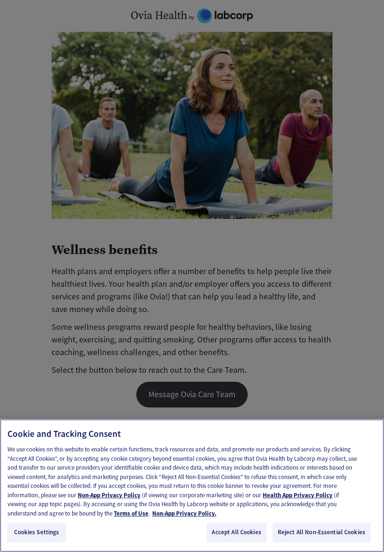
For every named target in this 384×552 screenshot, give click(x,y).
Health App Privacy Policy (297, 495)
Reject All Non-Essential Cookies (321, 532)
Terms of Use (131, 513)
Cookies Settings (36, 532)
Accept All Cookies (236, 532)
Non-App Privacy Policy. (184, 513)
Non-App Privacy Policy (109, 495)
